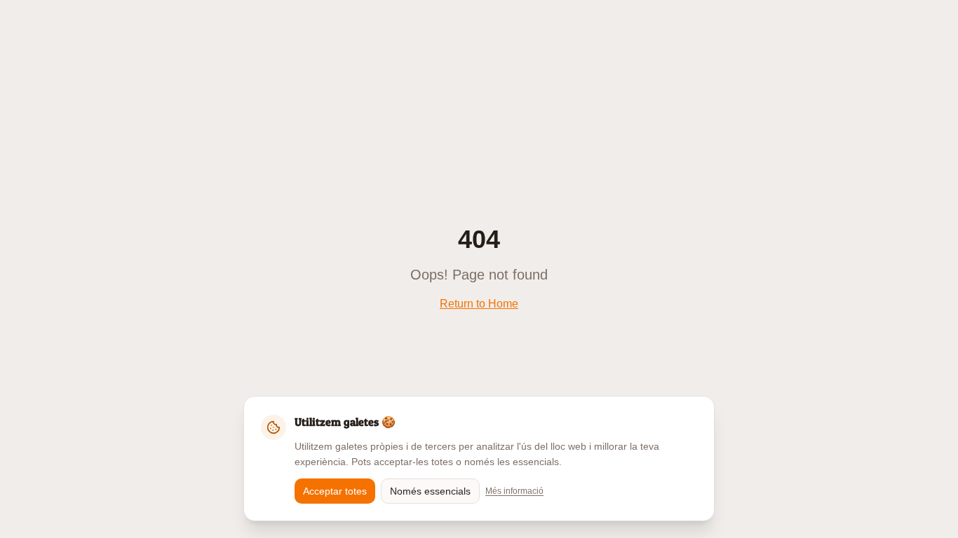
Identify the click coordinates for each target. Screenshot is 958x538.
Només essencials (430, 491)
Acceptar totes (335, 491)
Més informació (514, 491)
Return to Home (479, 304)
